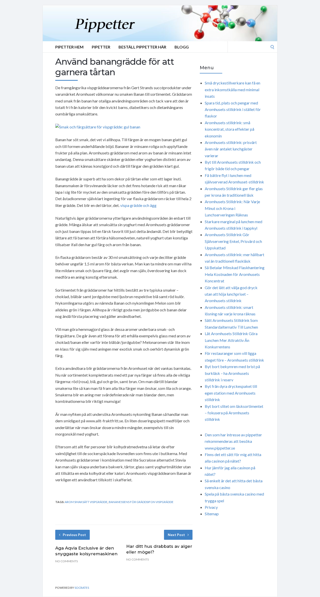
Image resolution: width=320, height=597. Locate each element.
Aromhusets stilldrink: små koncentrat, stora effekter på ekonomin (229, 129)
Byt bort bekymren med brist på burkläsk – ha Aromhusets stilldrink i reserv (232, 373)
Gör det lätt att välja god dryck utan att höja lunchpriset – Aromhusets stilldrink (231, 294)
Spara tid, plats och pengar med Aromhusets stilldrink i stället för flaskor (233, 109)
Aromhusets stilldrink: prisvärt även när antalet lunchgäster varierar (231, 149)
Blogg (181, 46)
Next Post (176, 535)
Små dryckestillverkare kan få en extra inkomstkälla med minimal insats (232, 89)
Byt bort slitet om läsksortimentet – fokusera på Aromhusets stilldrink (234, 413)
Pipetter (101, 46)
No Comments (66, 561)
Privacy (211, 507)
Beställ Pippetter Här (142, 46)
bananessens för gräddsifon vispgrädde (141, 502)
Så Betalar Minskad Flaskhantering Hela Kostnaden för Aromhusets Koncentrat (234, 274)
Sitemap (212, 513)
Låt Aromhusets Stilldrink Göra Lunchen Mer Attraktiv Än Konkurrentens (231, 340)
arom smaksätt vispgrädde (86, 502)
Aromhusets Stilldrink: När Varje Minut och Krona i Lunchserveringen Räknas (232, 208)
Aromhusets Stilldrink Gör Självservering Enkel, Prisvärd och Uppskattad (233, 241)
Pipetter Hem (69, 46)
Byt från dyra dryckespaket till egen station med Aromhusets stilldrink (231, 393)
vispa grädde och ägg (138, 205)
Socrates (81, 588)
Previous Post (74, 535)
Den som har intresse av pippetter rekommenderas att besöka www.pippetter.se (233, 441)
